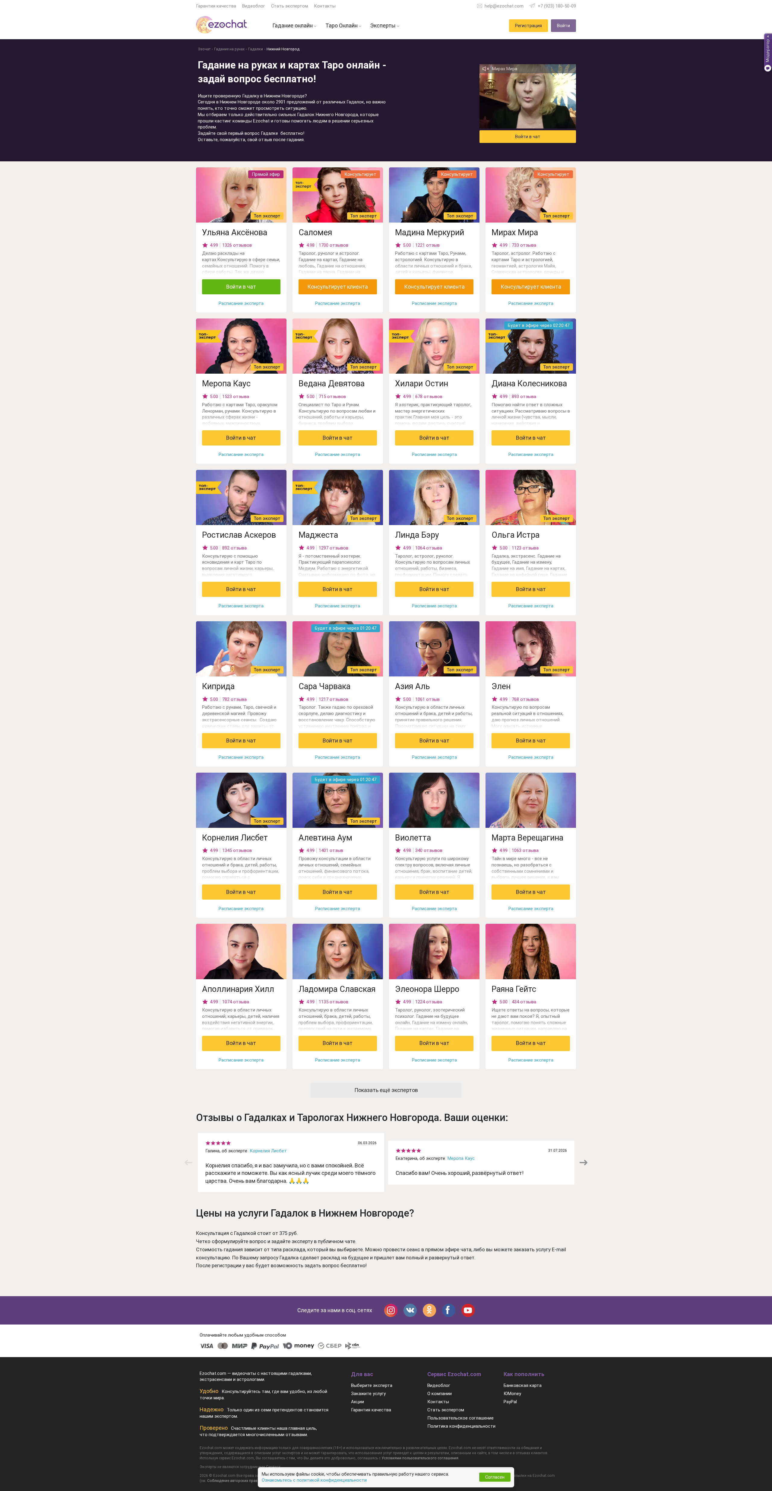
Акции (357, 1401)
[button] (583, 1162)
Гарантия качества (216, 6)
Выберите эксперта (371, 1385)
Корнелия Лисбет (268, 1151)
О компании (439, 1393)
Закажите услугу (368, 1393)
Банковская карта (523, 1385)
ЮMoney (512, 1393)
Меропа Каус (461, 1158)
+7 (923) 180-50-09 (557, 6)
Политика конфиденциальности (461, 1426)
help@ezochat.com (504, 6)
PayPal (510, 1401)
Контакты (325, 6)
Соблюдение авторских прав (232, 1481)
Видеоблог (253, 6)
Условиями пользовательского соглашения (419, 1458)
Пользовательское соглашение (460, 1418)
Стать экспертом (289, 6)
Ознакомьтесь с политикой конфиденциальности (314, 1480)
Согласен (495, 1477)
